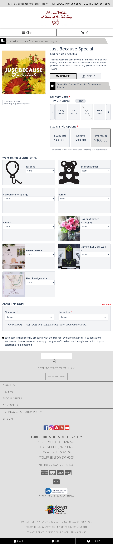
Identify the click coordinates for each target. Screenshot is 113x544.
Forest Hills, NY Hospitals (76, 521)
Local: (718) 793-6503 (56, 452)
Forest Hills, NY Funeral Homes (39, 521)
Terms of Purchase (57, 532)
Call (20, 541)
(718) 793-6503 (73, 3)
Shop (30, 32)
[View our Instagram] (51, 429)
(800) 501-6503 (102, 3)
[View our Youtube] (67, 429)
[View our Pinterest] (56, 429)
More (54, 69)
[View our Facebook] (46, 429)
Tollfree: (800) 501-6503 (56, 457)
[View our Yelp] (61, 429)
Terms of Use (78, 532)
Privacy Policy (35, 532)
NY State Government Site (72, 527)
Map (57, 541)
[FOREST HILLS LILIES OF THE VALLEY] (56, 25)
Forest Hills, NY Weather (40, 527)
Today (80, 100)
